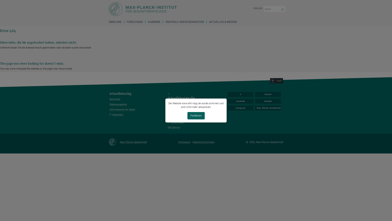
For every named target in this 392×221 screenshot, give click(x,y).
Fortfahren (196, 115)
